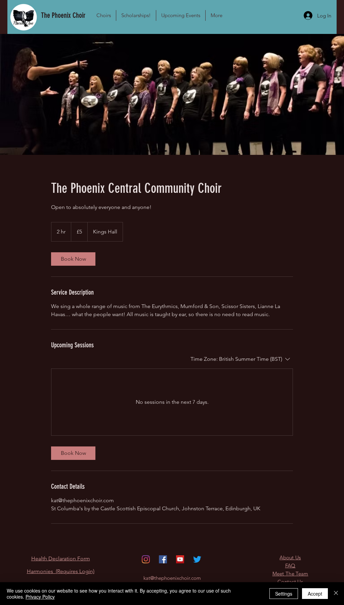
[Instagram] (146, 559)
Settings (283, 593)
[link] (73, 259)
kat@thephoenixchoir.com (172, 578)
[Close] (336, 594)
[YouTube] (180, 559)
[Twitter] (197, 559)
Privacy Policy (40, 596)
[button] (103, 15)
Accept (315, 593)
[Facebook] (163, 559)
